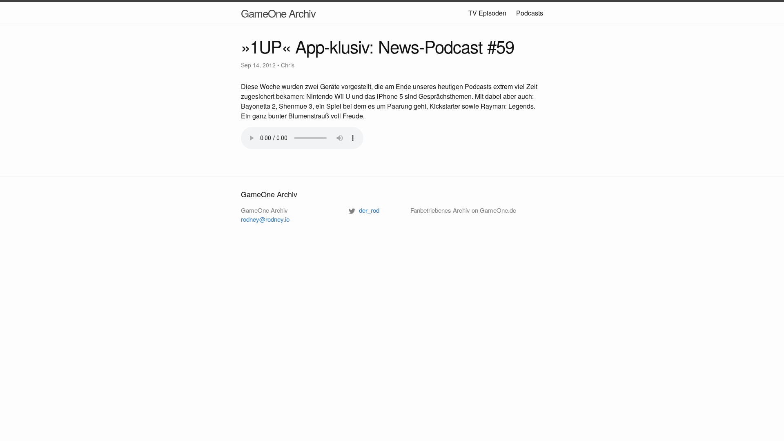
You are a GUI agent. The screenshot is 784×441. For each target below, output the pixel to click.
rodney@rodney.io (265, 219)
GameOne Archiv (278, 12)
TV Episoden (487, 13)
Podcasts (529, 13)
